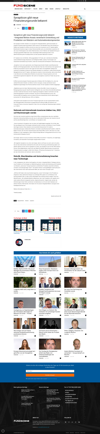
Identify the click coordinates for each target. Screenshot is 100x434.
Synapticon (32, 200)
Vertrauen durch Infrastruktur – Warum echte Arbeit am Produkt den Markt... (49, 332)
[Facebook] (78, 1)
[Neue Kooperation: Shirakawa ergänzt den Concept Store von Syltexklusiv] (67, 51)
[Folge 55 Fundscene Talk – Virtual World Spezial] (17, 405)
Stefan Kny (41, 274)
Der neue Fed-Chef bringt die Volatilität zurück (73, 290)
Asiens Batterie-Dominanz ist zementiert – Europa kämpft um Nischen (74, 352)
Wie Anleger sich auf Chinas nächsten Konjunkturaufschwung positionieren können (24, 332)
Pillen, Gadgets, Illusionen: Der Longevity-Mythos (73, 331)
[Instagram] (80, 1)
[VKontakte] (79, 422)
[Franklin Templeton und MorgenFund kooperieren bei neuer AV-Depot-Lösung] (67, 73)
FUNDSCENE (19, 24)
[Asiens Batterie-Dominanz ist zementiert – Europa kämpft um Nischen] (75, 344)
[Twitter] (82, 1)
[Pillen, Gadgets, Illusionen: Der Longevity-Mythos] (75, 323)
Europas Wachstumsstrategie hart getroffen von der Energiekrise (24, 352)
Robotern (27, 200)
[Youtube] (85, 1)
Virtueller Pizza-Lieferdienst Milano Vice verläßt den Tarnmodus (27, 398)
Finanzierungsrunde (39, 35)
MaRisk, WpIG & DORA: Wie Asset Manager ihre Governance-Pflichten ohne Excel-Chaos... (25, 270)
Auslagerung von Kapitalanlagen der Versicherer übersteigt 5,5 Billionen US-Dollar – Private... (24, 311)
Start (15, 12)
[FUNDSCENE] (14, 24)
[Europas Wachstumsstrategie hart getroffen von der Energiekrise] (25, 344)
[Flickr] (72, 422)
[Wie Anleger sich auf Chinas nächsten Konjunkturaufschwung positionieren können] (25, 323)
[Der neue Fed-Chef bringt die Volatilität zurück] (67, 80)
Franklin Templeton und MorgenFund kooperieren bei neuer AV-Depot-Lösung (78, 72)
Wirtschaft (18, 12)
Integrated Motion (20, 200)
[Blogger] (65, 422)
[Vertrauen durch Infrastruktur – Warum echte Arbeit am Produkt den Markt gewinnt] (50, 323)
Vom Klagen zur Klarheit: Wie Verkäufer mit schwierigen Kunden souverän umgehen (49, 311)
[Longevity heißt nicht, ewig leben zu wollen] (67, 66)
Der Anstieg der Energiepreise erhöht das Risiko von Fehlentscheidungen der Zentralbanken (48, 353)
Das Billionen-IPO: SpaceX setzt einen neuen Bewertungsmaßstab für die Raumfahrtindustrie (74, 311)
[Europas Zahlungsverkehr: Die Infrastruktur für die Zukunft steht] (67, 59)
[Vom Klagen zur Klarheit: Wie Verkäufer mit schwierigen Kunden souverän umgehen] (50, 302)
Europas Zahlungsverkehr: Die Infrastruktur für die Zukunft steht (78, 59)
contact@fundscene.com (43, 427)
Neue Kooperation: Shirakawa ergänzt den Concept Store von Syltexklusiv (79, 51)
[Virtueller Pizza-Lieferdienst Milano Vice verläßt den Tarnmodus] (17, 398)
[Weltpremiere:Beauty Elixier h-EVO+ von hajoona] (17, 391)
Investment (23, 12)
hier (31, 189)
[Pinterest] (29, 28)
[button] (84, 9)
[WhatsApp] (32, 28)
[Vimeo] (83, 1)
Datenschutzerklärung (52, 378)
